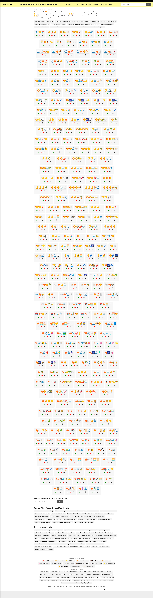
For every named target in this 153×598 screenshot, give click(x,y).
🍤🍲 (54, 226)
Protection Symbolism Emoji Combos (44, 532)
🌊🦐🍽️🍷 (110, 51)
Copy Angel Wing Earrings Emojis (100, 546)
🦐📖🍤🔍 (60, 459)
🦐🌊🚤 (70, 342)
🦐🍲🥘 (91, 401)
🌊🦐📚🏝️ (72, 61)
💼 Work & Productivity (82, 563)
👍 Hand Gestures (63, 566)
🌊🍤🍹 (83, 41)
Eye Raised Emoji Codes (59, 546)
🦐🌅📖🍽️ (67, 323)
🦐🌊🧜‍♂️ (56, 352)
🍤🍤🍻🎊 (112, 206)
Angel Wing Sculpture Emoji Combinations (45, 541)
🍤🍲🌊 (65, 226)
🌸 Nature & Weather (43, 563)
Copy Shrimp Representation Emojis (83, 522)
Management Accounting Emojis (43, 546)
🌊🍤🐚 (108, 41)
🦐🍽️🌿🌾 (60, 420)
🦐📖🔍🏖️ (61, 469)
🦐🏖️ (50, 440)
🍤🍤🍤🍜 (75, 187)
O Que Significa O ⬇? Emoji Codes (54, 530)
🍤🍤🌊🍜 (57, 148)
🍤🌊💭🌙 (110, 90)
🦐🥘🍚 (58, 488)
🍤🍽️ (80, 236)
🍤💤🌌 (113, 255)
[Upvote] (37, 35)
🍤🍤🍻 (67, 206)
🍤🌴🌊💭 (44, 129)
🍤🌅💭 (42, 71)
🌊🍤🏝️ (95, 41)
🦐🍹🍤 (81, 410)
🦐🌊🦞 (44, 352)
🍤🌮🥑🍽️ (101, 119)
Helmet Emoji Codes (107, 574)
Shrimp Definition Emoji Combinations (103, 24)
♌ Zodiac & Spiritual (109, 563)
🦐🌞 (63, 362)
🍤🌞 (51, 119)
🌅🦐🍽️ (71, 41)
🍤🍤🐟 (97, 216)
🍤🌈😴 (55, 71)
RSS (104, 586)
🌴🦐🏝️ (85, 61)
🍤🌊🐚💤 (70, 90)
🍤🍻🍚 (55, 236)
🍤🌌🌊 (70, 100)
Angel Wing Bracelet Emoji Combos (44, 549)
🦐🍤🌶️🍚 (81, 381)
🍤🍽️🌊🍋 (93, 236)
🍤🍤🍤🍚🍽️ (58, 187)
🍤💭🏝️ (68, 265)
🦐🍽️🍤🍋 (106, 420)
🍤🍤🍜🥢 (78, 177)
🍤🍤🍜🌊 (107, 168)
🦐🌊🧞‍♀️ (68, 352)
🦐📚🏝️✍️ (80, 478)
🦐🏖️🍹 (85, 440)
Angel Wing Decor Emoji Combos (63, 538)
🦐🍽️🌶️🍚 (108, 410)
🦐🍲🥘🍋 (106, 401)
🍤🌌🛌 (113, 100)
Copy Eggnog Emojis (86, 583)
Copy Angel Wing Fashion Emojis (66, 541)
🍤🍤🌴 (97, 148)
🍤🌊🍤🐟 (41, 80)
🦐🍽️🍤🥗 (57, 430)
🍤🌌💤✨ (99, 100)
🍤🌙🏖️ (65, 109)
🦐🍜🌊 (39, 381)
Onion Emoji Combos (85, 574)
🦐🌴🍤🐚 (99, 362)
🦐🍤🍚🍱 (46, 391)
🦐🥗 (109, 478)
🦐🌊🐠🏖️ (41, 342)
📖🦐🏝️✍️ (47, 304)
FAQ (82, 4)
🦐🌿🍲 (54, 372)
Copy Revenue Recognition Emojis (76, 544)
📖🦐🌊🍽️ (66, 294)
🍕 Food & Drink (106, 560)
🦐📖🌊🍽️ (44, 459)
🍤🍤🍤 (107, 177)
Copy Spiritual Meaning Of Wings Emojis (98, 530)
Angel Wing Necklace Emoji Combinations (79, 546)
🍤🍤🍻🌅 (81, 206)
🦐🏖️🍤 (73, 440)
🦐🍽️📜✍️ (99, 430)
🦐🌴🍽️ (42, 372)
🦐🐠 (90, 449)
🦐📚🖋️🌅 (96, 478)
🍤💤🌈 (101, 255)
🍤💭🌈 (56, 265)
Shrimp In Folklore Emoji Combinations (62, 522)
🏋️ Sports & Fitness (68, 563)
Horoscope (103, 4)
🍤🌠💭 (87, 119)
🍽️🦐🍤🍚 (60, 284)
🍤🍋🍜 (64, 32)
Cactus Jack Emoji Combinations (48, 580)
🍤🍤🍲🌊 (61, 197)
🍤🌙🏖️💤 (80, 109)
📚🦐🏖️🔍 (57, 313)
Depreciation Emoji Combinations (56, 544)
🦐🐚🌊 (78, 449)
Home (35, 9)
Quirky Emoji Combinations (70, 571)
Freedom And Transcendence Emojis (65, 532)
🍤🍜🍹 (55, 138)
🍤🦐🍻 (55, 274)
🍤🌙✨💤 (110, 109)
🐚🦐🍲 (109, 284)
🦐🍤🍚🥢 (61, 391)
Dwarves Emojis (39, 530)
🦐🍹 (70, 410)
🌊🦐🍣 (68, 51)
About (111, 4)
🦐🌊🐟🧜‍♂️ (106, 333)
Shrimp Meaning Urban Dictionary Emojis (81, 27)
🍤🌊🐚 (56, 90)
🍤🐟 (67, 255)
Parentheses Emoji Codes (107, 577)
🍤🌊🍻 (67, 80)
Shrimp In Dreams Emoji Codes (43, 522)
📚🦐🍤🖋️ (41, 313)
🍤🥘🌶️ (93, 265)
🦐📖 (112, 449)
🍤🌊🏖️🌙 (81, 80)
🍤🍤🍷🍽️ (107, 197)
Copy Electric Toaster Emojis (42, 535)
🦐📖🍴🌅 (75, 459)
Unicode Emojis (44, 571)
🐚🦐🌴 (84, 284)
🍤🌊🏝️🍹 (43, 90)
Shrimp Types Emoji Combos (42, 24)
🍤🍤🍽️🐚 (84, 216)
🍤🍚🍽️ (95, 129)
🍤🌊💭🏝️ (41, 100)
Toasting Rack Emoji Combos (58, 535)
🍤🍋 (69, 129)
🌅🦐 (60, 41)
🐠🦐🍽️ (52, 294)
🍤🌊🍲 (55, 80)
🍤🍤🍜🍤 (47, 177)
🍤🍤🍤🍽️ (46, 197)
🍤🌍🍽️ (41, 109)
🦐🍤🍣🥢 (92, 391)
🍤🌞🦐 (62, 119)
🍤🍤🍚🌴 (46, 168)
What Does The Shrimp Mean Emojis (44, 21)
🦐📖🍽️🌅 (109, 459)
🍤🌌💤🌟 (84, 100)
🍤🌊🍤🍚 (109, 71)
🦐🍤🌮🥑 (66, 381)
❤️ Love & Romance (48, 560)
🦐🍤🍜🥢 (76, 391)
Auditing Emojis (102, 541)
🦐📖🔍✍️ (76, 469)
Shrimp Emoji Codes (99, 27)
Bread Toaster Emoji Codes (84, 532)
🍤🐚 (113, 245)
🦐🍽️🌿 (45, 420)
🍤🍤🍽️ (39, 216)
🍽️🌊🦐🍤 (96, 274)
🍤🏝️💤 (101, 245)
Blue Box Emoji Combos (79, 580)
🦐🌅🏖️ (41, 323)
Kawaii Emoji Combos (98, 571)
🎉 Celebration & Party (96, 563)
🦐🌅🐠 (53, 323)
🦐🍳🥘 (58, 410)
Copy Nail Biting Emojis (85, 571)
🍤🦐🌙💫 (41, 274)
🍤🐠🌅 (78, 255)
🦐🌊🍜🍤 (95, 323)
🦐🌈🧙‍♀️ (81, 323)
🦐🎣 (39, 440)
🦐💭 (101, 449)
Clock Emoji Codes (45, 574)
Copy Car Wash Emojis (64, 580)
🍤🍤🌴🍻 (112, 148)
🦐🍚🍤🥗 (109, 372)
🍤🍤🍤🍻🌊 (91, 187)
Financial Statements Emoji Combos (86, 541)
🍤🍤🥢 (76, 32)
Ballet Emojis (109, 571)
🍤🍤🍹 (39, 206)
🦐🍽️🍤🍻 (41, 430)
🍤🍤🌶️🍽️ (63, 158)
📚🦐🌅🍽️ (106, 304)
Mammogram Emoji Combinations (70, 583)
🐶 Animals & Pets (95, 560)
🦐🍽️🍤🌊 (90, 420)
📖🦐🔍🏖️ (75, 304)
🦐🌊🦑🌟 (112, 342)
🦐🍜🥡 (52, 381)
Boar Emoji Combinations (58, 574)
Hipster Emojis (90, 580)
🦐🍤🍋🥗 (112, 381)
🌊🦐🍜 (56, 51)
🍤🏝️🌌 (89, 245)
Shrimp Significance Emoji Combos (60, 27)
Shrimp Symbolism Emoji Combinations (45, 519)
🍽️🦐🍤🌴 (45, 284)
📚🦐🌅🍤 (90, 304)
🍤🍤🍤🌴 (41, 187)
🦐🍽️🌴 (94, 410)
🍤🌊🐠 (96, 90)
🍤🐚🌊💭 (53, 255)
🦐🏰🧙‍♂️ (54, 449)
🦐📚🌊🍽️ (47, 478)
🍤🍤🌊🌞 (41, 148)
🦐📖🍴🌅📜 (91, 459)
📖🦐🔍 (61, 304)
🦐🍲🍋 (79, 401)
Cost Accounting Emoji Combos (95, 544)
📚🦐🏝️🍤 (72, 313)
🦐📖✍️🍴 (92, 469)
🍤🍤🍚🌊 (106, 158)
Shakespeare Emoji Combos (79, 577)
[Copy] (43, 35)
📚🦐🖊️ (85, 313)
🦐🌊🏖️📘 (110, 323)
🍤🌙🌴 (53, 109)
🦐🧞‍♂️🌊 (94, 488)
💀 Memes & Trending (76, 566)
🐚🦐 (73, 284)
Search (148, 4)
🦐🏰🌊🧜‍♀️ (112, 440)
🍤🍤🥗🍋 (112, 216)
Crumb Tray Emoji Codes (87, 535)
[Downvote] (40, 35)
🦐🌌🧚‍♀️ (51, 362)
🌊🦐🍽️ (96, 51)
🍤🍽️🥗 (52, 245)
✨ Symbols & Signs (89, 566)
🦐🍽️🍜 (113, 32)
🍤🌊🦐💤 (57, 100)
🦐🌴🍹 (113, 362)
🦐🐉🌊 (66, 449)
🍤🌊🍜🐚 (93, 71)
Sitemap (100, 586)
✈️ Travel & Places (56, 563)
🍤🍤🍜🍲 (63, 177)
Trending (95, 4)
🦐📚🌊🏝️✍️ (63, 478)
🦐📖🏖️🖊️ (46, 469)
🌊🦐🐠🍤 (57, 61)
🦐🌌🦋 (39, 362)
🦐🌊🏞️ (61, 333)
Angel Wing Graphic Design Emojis (83, 538)
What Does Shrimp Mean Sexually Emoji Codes (79, 24)
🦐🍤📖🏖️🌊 (64, 401)
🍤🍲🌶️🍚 (79, 226)
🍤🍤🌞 (85, 148)
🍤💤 (90, 255)
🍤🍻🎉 (68, 236)
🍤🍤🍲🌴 (76, 197)
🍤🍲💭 (43, 236)
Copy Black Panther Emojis (63, 577)
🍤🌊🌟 (79, 71)
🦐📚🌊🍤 (107, 469)
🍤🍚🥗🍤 (109, 129)
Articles (88, 4)
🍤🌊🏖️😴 (112, 80)
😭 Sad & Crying (70, 560)
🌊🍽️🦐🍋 (43, 51)
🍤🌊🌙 (67, 71)
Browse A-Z (69, 4)
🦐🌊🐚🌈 (90, 333)
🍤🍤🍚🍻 (92, 168)
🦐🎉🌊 (113, 430)
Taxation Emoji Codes (40, 544)
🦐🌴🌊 (85, 362)
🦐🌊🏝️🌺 (47, 333)
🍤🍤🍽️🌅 (53, 216)
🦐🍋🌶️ (101, 32)
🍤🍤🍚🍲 (76, 168)
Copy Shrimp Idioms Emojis (42, 27)
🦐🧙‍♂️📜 (70, 488)
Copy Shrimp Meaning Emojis (108, 21)
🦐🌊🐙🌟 (75, 333)
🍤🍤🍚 (91, 158)
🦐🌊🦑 (97, 342)
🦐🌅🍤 (113, 313)
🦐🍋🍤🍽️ (83, 372)
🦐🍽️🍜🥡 (75, 420)
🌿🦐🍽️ (97, 61)
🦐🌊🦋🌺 (84, 342)
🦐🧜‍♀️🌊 (82, 488)
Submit (60, 501)
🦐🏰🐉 (42, 449)
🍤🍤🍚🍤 (61, 168)
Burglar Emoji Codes (56, 571)
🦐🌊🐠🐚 (57, 342)
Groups (77, 4)
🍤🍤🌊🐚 (72, 148)
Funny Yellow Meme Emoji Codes (104, 580)
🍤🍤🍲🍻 (92, 197)
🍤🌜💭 (39, 119)
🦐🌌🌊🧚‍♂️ (95, 352)
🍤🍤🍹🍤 (53, 206)
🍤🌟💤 (75, 119)
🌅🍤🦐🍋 (47, 41)
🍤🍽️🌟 (40, 245)
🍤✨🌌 (82, 274)
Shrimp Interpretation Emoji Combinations (88, 21)
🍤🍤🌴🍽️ (47, 158)
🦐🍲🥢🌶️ (45, 410)
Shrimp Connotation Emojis (58, 24)
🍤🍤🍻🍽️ (96, 206)
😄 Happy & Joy (59, 560)
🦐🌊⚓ (81, 352)
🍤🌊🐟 (84, 90)
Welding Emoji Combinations (46, 577)
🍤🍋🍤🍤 (82, 129)
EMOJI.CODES (4, 1)
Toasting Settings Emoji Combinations (102, 532)
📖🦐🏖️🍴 (96, 294)
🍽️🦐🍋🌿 (112, 274)
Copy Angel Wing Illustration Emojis (44, 538)
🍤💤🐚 (44, 265)
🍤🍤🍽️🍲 (69, 216)
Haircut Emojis (96, 574)
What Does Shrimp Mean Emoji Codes (65, 21)
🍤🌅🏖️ (110, 61)
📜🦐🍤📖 (99, 313)
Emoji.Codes (56, 586)
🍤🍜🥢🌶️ (81, 138)
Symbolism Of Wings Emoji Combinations (75, 530)
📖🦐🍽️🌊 (81, 294)
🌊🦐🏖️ (42, 61)
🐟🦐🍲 (39, 294)
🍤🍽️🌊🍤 (108, 236)
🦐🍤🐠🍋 (47, 401)
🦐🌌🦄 (108, 352)
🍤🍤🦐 (42, 226)
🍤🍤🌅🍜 (96, 138)
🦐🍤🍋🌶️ (96, 381)
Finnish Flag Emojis (93, 577)
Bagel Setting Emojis (74, 535)
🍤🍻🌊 (88, 32)
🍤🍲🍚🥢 (94, 226)
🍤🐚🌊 (39, 255)
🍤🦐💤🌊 (69, 274)
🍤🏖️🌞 (77, 245)
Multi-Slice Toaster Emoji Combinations (106, 535)
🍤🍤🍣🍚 (93, 177)
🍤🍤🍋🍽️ (78, 158)
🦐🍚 (96, 372)
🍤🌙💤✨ (95, 109)
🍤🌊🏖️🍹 (96, 80)
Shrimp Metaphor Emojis (104, 519)
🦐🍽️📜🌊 (84, 430)
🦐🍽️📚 (70, 430)
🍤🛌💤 (81, 265)
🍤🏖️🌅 (65, 245)
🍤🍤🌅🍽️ (112, 138)
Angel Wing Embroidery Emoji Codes (103, 538)
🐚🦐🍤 (97, 284)
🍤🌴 (114, 119)
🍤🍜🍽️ (67, 138)
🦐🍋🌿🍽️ (68, 372)
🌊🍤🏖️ (39, 32)
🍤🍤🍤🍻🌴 (110, 187)
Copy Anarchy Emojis (72, 574)
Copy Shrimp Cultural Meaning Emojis (66, 519)
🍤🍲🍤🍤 (109, 226)
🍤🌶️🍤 (51, 32)
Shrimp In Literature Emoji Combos (87, 519)
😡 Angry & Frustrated (82, 560)
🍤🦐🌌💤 (107, 265)
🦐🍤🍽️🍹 (107, 391)
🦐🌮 (74, 362)
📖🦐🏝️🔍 (112, 294)
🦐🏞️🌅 (98, 440)
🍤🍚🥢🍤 (41, 138)
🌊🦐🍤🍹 (83, 51)
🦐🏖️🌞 (61, 440)
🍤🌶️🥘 (57, 129)
